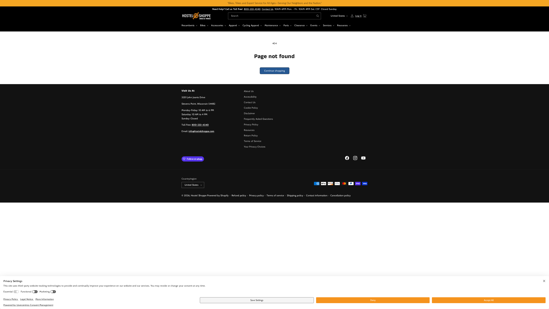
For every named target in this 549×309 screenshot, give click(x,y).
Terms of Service (252, 141)
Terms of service (275, 195)
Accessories (217, 25)
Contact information (316, 195)
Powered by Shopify (218, 195)
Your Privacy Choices (254, 146)
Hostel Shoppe (199, 195)
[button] (189, 27)
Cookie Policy (251, 107)
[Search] (318, 16)
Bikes (203, 25)
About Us (249, 91)
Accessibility (250, 96)
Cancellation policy (340, 195)
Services (327, 25)
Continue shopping (274, 70)
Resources (342, 25)
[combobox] (274, 16)
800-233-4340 (252, 9)
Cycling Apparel (251, 25)
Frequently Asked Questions (258, 119)
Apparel (233, 25)
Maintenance (271, 25)
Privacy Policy (251, 124)
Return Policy (251, 135)
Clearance (299, 25)
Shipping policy (295, 195)
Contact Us (267, 9)
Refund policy (239, 195)
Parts (286, 25)
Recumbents (188, 25)
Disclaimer (249, 113)
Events (314, 25)
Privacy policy (256, 195)
